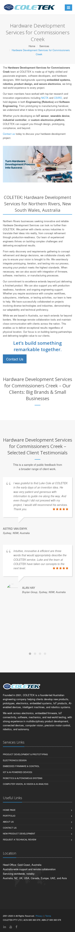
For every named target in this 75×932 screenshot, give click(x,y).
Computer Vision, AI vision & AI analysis (25, 783)
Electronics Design (15, 760)
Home (32, 46)
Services (44, 46)
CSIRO (58, 98)
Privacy (39, 915)
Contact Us (14, 358)
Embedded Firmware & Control (21, 766)
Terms (48, 915)
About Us (8, 821)
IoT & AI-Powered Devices (17, 772)
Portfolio (9, 815)
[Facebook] (16, 926)
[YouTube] (10, 926)
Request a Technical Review (19, 839)
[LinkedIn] (4, 926)
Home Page (9, 809)
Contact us (9, 134)
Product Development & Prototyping (25, 754)
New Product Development (19, 833)
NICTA (44, 98)
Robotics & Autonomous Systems (22, 778)
